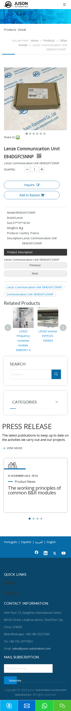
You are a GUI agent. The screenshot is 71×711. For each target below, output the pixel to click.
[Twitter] (54, 553)
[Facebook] (36, 553)
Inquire (29, 185)
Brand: (11, 218)
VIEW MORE (14, 448)
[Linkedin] (45, 553)
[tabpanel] (35, 485)
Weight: (11, 228)
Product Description (20, 252)
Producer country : (18, 233)
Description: (14, 238)
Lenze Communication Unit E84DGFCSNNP (34, 287)
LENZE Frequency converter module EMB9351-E (23, 340)
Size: (10, 223)
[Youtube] (64, 553)
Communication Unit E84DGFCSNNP (30, 294)
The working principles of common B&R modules (34, 490)
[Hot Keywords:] (56, 374)
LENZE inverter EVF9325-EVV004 (47, 336)
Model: (11, 212)
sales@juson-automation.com (31, 648)
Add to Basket (29, 195)
